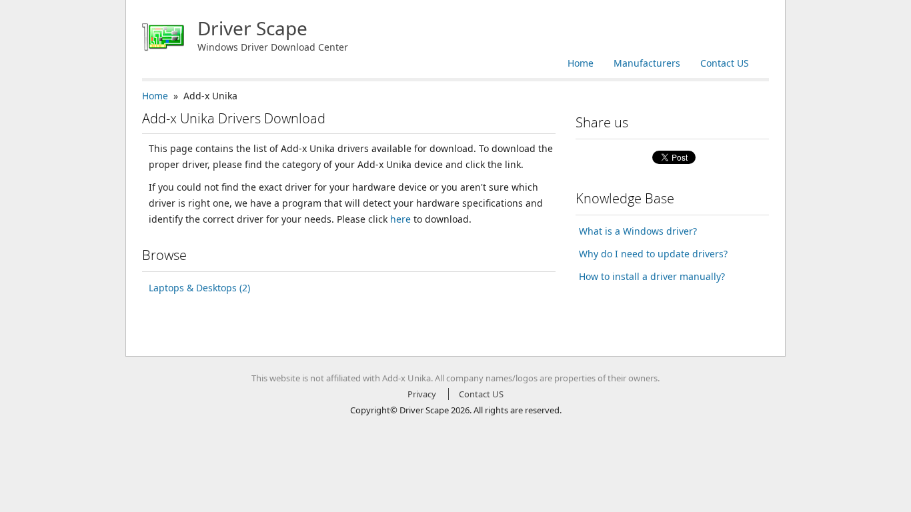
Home (581, 63)
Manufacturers (647, 63)
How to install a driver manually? (652, 276)
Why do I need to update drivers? (653, 253)
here (400, 219)
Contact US (724, 63)
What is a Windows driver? (638, 231)
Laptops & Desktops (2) (199, 287)
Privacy (421, 394)
